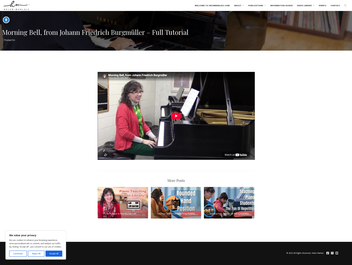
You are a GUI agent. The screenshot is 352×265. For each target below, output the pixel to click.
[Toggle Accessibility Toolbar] (6, 20)
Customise (18, 253)
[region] (36, 245)
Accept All (54, 253)
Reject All (36, 253)
